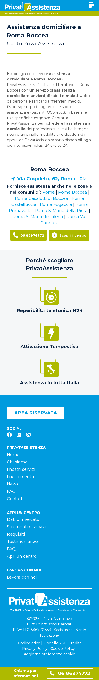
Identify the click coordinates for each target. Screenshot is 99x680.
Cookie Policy (62, 648)
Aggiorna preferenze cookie (49, 654)
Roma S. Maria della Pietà (61, 210)
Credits (74, 643)
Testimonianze (22, 541)
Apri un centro (22, 556)
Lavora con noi (22, 577)
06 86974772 (73, 673)
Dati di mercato (23, 519)
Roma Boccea (49, 169)
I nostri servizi (21, 469)
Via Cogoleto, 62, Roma (46, 178)
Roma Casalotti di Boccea (41, 198)
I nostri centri (20, 476)
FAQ (11, 491)
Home (13, 454)
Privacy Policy (34, 648)
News (12, 484)
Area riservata (35, 413)
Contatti (15, 498)
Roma (48, 192)
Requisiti (16, 534)
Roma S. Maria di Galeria (37, 216)
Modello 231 (54, 643)
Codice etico (29, 643)
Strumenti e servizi (26, 526)
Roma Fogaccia (56, 204)
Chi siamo (17, 462)
